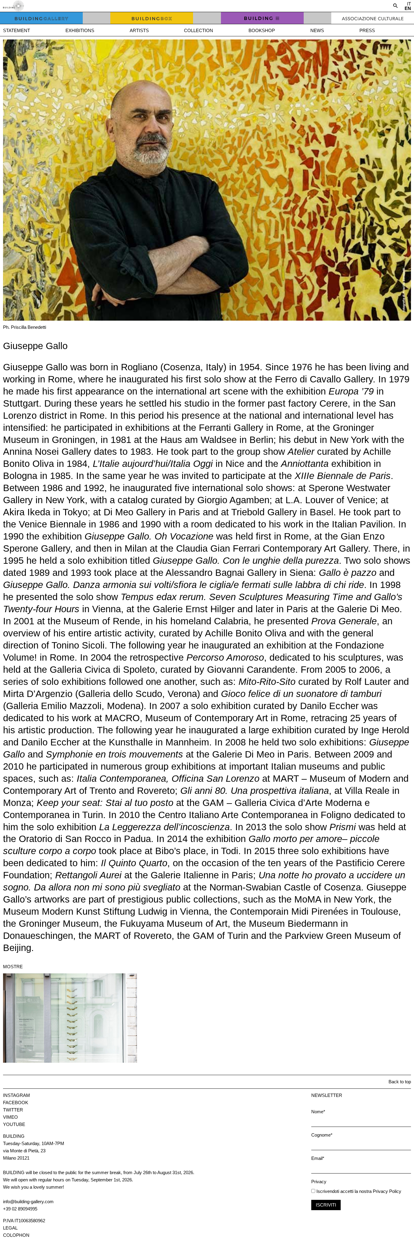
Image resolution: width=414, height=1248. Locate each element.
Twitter (13, 1109)
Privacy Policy (387, 1191)
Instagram (16, 1095)
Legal (10, 1227)
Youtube (14, 1124)
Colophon (16, 1235)
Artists (139, 30)
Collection (198, 30)
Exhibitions (79, 30)
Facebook (15, 1102)
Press (367, 30)
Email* (317, 1158)
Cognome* (321, 1134)
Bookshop (262, 30)
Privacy (318, 1181)
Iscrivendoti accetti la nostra (343, 1191)
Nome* (318, 1111)
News (317, 30)
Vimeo (10, 1117)
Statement (16, 30)
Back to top (400, 1081)
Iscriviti (326, 1204)
